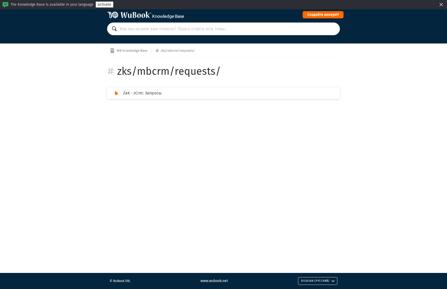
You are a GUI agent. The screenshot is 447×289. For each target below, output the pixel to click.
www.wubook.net (214, 281)
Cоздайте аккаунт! (323, 14)
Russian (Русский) (315, 281)
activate (104, 4)
